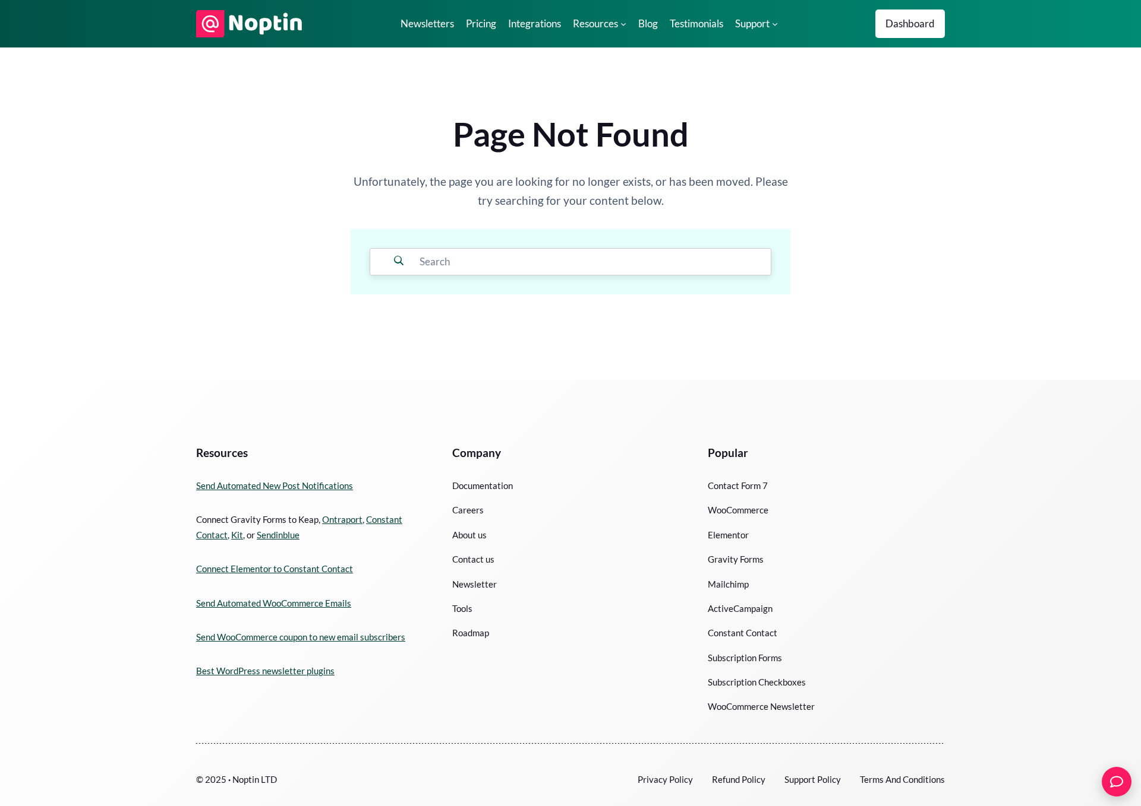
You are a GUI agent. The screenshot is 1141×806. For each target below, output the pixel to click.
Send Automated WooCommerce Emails (273, 603)
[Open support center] (1116, 782)
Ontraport (342, 519)
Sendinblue (278, 534)
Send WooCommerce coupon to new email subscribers (300, 637)
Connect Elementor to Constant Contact (274, 568)
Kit (237, 534)
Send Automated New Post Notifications (274, 485)
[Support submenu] (775, 24)
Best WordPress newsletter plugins (265, 670)
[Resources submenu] (623, 24)
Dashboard (910, 23)
